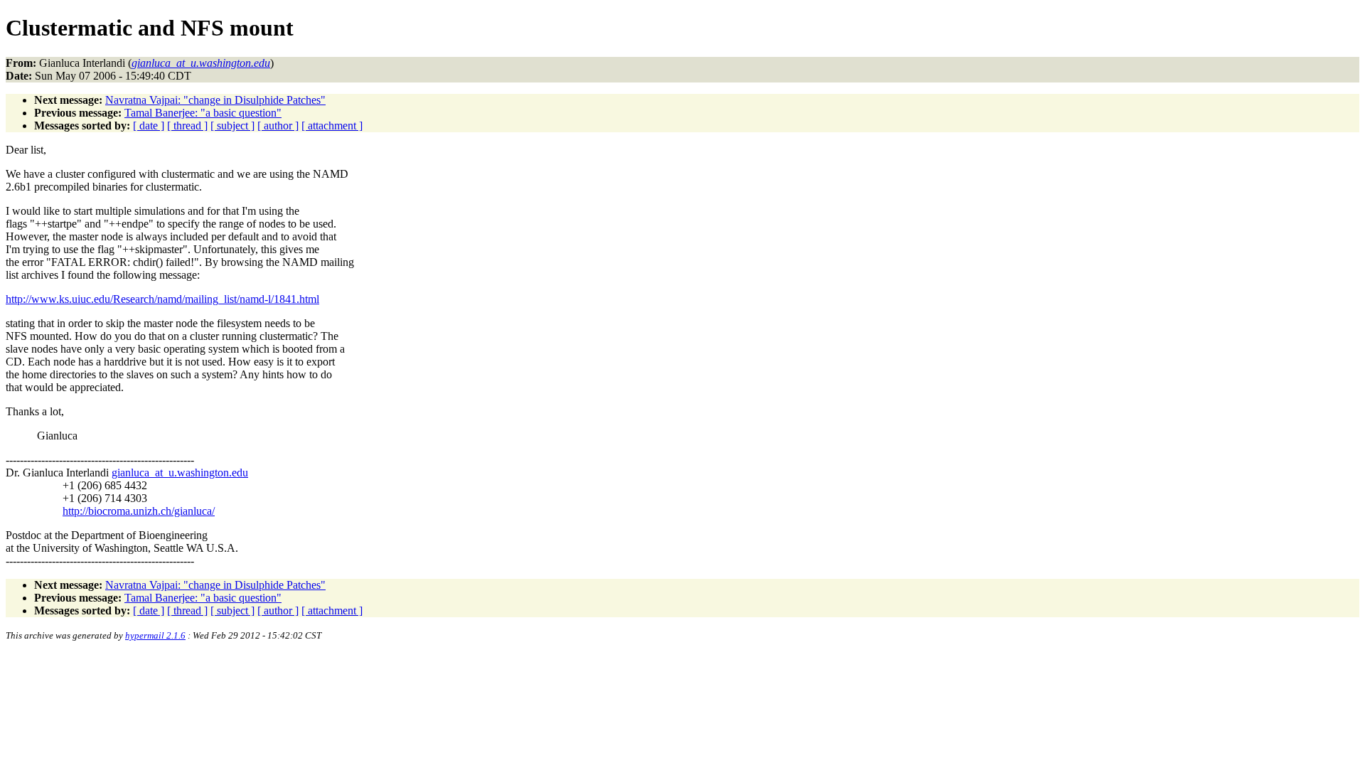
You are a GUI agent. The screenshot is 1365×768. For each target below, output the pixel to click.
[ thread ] (187, 125)
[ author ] (278, 125)
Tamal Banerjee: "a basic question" (203, 113)
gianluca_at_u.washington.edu (180, 472)
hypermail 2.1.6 (155, 635)
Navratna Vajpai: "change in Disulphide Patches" (215, 100)
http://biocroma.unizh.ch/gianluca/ (139, 511)
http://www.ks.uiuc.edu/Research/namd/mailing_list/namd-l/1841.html (162, 299)
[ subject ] (232, 125)
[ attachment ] (332, 125)
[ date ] (148, 125)
